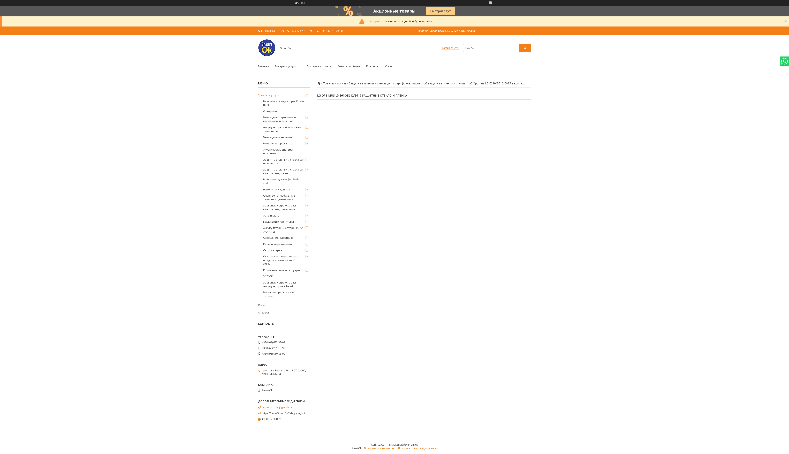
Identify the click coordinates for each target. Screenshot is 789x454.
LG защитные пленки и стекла (444, 83)
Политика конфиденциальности (418, 448)
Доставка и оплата (319, 66)
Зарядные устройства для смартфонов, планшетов (280, 207)
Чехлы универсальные (278, 143)
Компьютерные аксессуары (281, 270)
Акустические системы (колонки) (278, 151)
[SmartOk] (267, 55)
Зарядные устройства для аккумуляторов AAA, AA (280, 284)
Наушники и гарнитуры (278, 222)
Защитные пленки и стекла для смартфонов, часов (385, 83)
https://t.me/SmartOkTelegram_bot (283, 413)
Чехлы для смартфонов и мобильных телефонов (279, 119)
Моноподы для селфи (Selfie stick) (281, 181)
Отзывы (263, 312)
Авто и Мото (271, 215)
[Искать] (525, 48)
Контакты (372, 66)
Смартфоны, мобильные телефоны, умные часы (279, 197)
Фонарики (270, 111)
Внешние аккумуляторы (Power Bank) (283, 103)
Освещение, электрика (278, 238)
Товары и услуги (285, 66)
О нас (388, 66)
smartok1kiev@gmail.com (277, 407)
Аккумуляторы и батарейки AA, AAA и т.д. (283, 229)
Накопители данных (276, 189)
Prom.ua (413, 444)
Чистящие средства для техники (278, 294)
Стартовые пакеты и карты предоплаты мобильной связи (281, 260)
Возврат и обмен (349, 66)
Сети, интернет (273, 250)
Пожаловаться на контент (380, 448)
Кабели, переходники (277, 244)
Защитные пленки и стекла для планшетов (283, 161)
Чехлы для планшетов (277, 137)
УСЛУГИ (268, 276)
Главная (263, 66)
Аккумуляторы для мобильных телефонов (283, 129)
